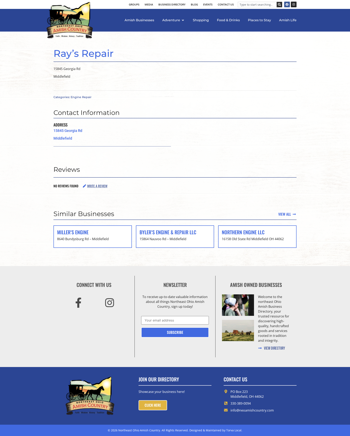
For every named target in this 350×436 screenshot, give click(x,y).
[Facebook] (287, 4)
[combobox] (257, 4)
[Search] (279, 4)
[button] (173, 20)
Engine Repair (81, 97)
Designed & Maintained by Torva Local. (215, 430)
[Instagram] (294, 4)
